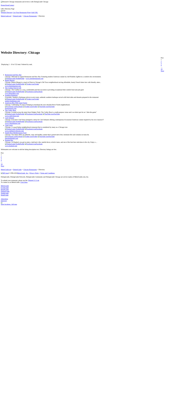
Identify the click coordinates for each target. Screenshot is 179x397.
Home (3, 5)
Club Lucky (9, 125)
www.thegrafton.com (12, 93)
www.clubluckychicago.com (14, 131)
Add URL (34, 12)
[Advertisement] (89, 33)
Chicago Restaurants (30, 16)
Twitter (36, 84)
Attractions (4, 199)
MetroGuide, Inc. (22, 173)
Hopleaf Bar (9, 140)
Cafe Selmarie (9, 118)
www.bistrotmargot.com (13, 86)
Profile (22, 78)
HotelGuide (4, 195)
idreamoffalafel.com (11, 138)
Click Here (23, 182)
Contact (11, 5)
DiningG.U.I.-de (33, 180)
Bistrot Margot (10, 80)
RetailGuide (5, 189)
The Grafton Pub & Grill (13, 88)
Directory (4, 201)
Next (162, 71)
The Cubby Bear (10, 110)
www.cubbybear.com (12, 116)
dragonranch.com (10, 108)
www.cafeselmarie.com (12, 123)
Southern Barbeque (11, 95)
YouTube (52, 106)
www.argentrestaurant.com (34, 78)
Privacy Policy (34, 173)
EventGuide (5, 188)
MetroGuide (5, 186)
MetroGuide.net (6, 16)
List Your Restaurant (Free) (22, 12)
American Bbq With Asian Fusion (16, 103)
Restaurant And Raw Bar (13, 75)
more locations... (6, 204)
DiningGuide (17, 16)
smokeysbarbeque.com (12, 101)
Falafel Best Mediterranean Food (15, 133)
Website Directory (7, 12)
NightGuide (5, 193)
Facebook (39, 92)
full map (14, 204)
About (7, 5)
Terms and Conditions (47, 173)
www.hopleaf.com (11, 146)
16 (161, 69)
